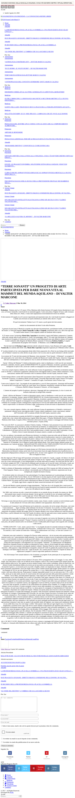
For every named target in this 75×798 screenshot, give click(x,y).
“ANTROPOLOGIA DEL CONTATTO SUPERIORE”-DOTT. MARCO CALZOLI (31, 82)
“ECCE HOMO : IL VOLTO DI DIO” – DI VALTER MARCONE (26, 68)
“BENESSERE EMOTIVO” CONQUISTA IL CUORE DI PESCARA (27, 145)
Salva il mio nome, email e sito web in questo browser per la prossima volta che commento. (31, 726)
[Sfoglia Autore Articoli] (5, 647)
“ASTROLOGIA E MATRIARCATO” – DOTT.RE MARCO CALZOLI (28, 62)
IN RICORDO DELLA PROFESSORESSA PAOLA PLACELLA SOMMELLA (30, 45)
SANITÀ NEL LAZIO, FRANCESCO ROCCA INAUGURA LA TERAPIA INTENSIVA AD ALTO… (38, 107)
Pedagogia (8, 119)
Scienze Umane (9, 188)
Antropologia (9, 57)
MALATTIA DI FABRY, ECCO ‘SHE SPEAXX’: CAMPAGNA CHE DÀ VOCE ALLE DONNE (36, 114)
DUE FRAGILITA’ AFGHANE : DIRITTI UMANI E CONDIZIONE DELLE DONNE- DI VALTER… (38, 38)
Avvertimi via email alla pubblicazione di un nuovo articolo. (21, 742)
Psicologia (8, 151)
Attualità (7, 25)
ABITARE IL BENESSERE (14, 132)
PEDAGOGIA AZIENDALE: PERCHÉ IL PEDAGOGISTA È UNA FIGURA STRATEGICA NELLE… (38, 139)
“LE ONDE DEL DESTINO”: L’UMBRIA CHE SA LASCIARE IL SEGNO (29, 51)
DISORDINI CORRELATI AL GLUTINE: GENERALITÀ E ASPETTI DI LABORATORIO (34, 92)
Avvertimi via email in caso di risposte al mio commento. (20, 739)
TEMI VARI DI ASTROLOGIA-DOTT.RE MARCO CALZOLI (25, 75)
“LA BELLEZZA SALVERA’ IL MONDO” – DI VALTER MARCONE (28, 216)
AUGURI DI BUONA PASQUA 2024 (13, 662)
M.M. (12, 792)
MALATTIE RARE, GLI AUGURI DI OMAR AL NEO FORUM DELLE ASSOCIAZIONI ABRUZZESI (35, 656)
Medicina (7, 87)
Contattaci (8, 222)
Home (6, 23)
